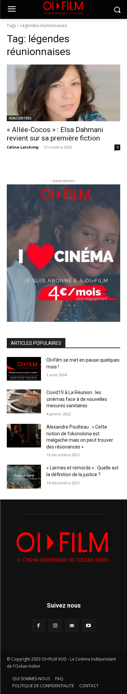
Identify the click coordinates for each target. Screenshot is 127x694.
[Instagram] (55, 625)
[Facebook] (38, 625)
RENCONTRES (20, 118)
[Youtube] (88, 625)
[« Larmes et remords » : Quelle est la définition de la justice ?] (24, 476)
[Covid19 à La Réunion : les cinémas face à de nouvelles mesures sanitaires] (24, 401)
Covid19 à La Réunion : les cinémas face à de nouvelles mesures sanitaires (76, 399)
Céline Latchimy (23, 147)
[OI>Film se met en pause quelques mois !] (24, 369)
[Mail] (72, 625)
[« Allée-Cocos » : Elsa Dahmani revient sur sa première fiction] (63, 93)
